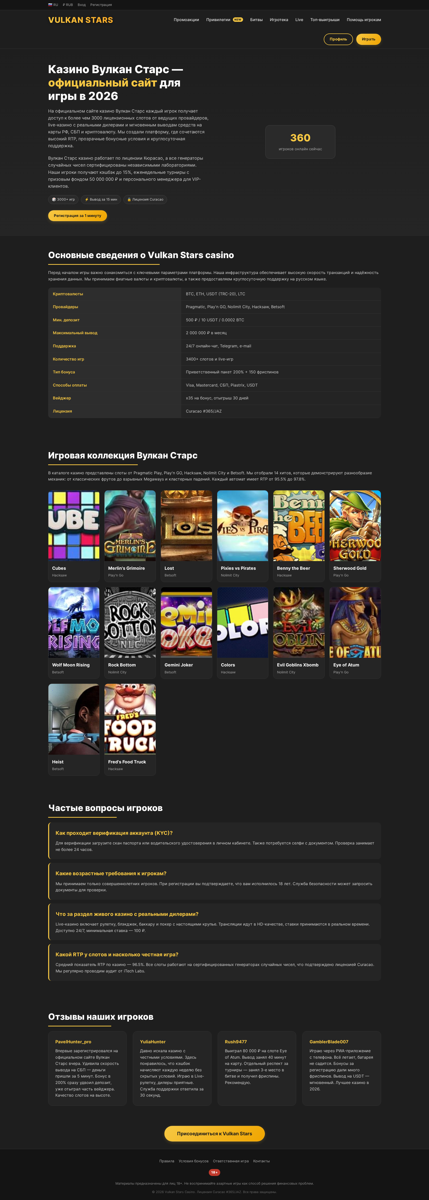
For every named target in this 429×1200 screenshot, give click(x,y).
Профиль (338, 39)
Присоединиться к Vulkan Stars (214, 1134)
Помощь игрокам (364, 19)
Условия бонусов (194, 1161)
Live (299, 19)
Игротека (279, 19)
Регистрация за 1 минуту (77, 215)
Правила (166, 1161)
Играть (368, 39)
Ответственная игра (231, 1161)
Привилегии (224, 19)
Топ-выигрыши (325, 19)
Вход (82, 5)
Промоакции (186, 19)
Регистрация (101, 5)
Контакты (261, 1161)
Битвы (256, 19)
